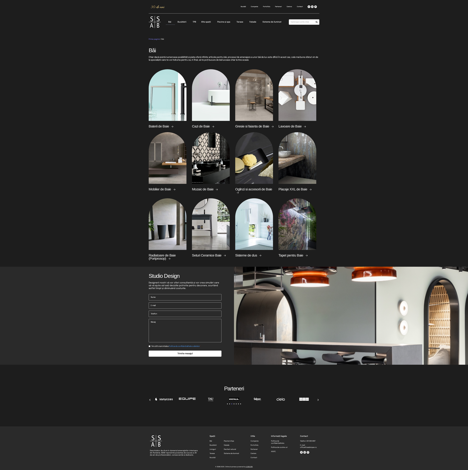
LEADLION (249, 467)
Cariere (289, 6)
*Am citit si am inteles (176, 346)
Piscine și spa (223, 22)
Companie (254, 6)
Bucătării (182, 22)
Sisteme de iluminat (272, 22)
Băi (169, 22)
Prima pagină (154, 39)
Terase (240, 22)
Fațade (252, 22)
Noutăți (243, 6)
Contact (300, 6)
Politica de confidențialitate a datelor (184, 346)
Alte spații (206, 22)
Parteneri (278, 6)
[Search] (316, 22)
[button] (150, 400)
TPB (194, 22)
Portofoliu (266, 6)
